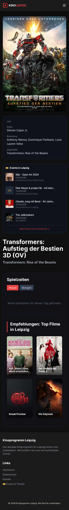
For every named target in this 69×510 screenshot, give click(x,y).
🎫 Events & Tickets (13, 483)
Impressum (9, 469)
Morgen (26, 287)
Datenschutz (10, 474)
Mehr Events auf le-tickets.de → (35, 229)
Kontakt (7, 479)
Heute (12, 287)
